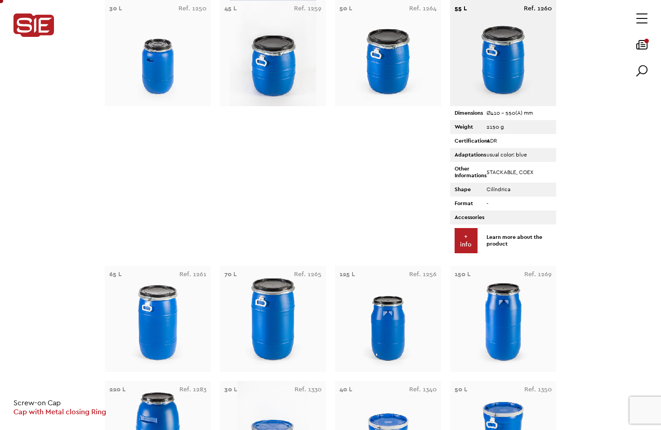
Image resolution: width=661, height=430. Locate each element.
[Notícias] (642, 48)
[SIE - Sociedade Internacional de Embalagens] (33, 25)
